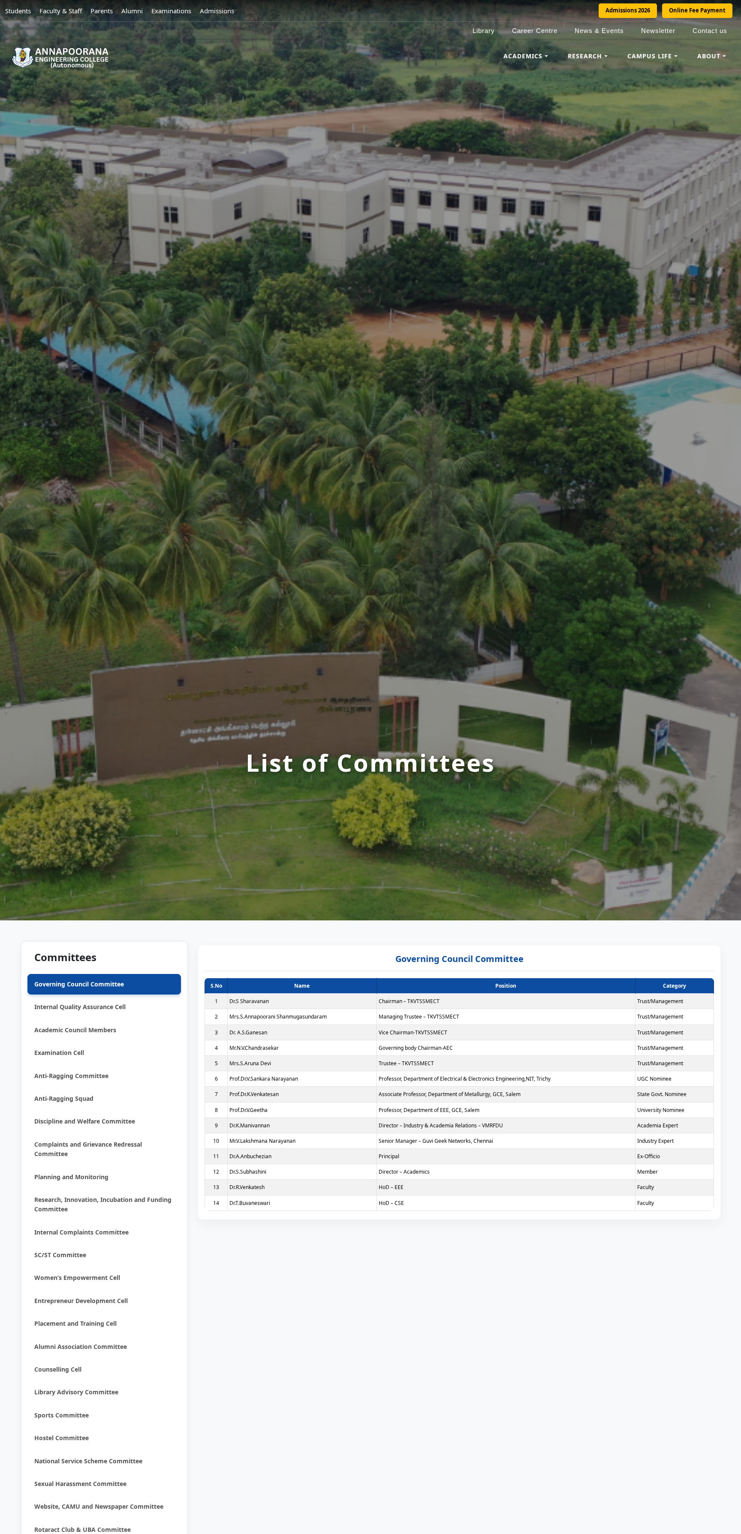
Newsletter (658, 30)
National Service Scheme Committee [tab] (88, 1460)
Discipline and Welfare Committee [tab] (84, 1121)
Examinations (171, 10)
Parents (101, 10)
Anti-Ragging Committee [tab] (71, 1075)
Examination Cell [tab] (59, 1053)
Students (18, 10)
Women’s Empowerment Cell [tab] (77, 1277)
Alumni (132, 10)
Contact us (710, 30)
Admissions (217, 10)
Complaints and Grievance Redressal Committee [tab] (88, 1149)
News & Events (599, 30)
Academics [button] (522, 56)
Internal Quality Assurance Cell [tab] (80, 1007)
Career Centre (534, 30)
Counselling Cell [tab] (57, 1369)
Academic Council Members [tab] (75, 1030)
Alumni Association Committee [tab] (80, 1346)
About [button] (708, 56)
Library (484, 30)
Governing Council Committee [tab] (79, 984)
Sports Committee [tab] (61, 1415)
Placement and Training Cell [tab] (75, 1323)
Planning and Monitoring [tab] (71, 1176)
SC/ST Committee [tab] (60, 1255)
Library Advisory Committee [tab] (76, 1392)
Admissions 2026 (627, 10)
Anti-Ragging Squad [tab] (63, 1098)
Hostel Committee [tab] (61, 1438)
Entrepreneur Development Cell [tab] (81, 1301)
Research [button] (585, 56)
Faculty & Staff (60, 10)
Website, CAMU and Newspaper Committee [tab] (98, 1506)
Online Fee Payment (697, 10)
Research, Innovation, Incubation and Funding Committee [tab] (103, 1204)
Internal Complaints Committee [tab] (81, 1232)
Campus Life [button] (649, 56)
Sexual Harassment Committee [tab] (80, 1484)
